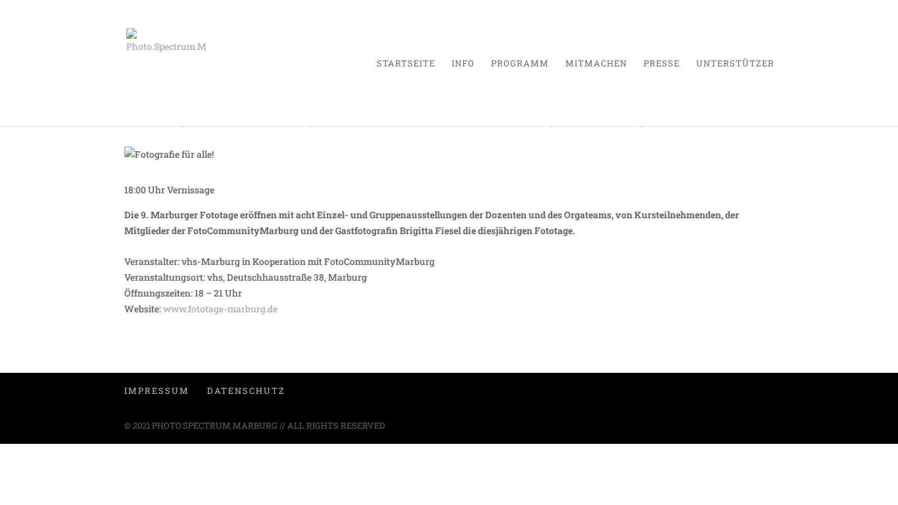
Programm (520, 64)
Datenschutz (246, 391)
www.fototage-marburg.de (220, 308)
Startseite (406, 64)
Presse (662, 64)
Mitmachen (596, 64)
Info (463, 64)
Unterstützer (735, 64)
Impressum (156, 391)
